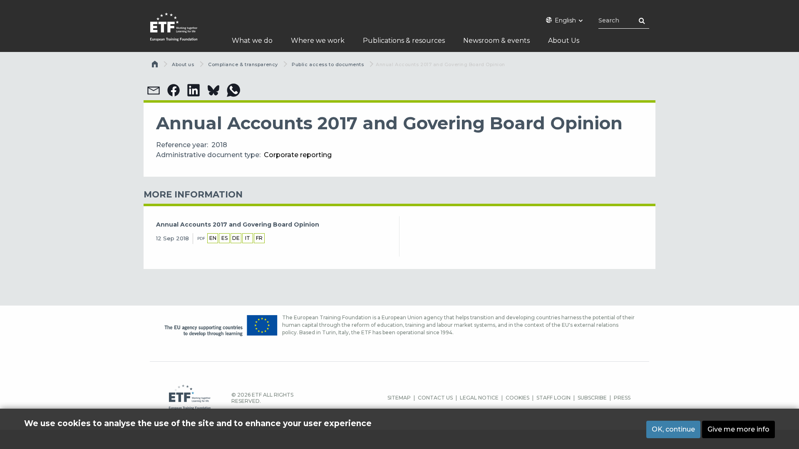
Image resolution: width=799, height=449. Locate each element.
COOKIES (517, 398)
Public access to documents (328, 64)
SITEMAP (399, 398)
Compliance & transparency (243, 64)
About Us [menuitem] (563, 40)
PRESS (622, 398)
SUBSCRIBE (592, 398)
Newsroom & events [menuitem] (496, 40)
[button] (153, 90)
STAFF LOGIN (553, 398)
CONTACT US (435, 398)
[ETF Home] (182, 32)
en (212, 238)
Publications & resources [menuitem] (404, 40)
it (247, 238)
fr (259, 238)
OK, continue (673, 429)
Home (155, 66)
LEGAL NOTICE (479, 398)
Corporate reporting (298, 155)
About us (183, 64)
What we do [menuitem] (252, 40)
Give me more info (738, 429)
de (236, 238)
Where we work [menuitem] (318, 40)
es (224, 238)
